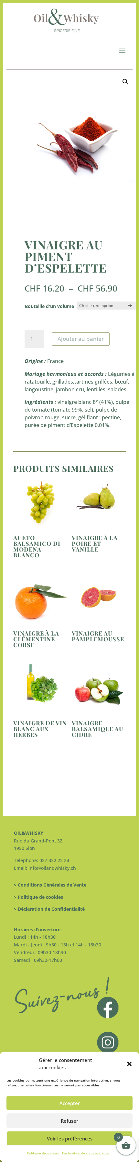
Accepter (69, 1103)
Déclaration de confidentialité (85, 1153)
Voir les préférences (69, 1138)
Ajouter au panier (81, 338)
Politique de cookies (43, 1153)
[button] (129, 1064)
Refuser (69, 1121)
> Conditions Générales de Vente (50, 885)
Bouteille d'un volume (49, 306)
